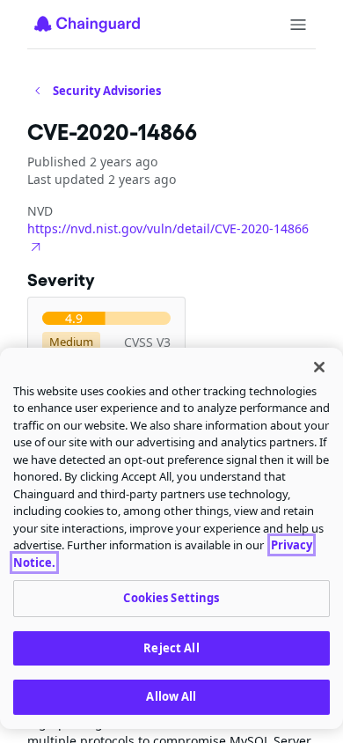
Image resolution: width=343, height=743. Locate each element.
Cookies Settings (171, 598)
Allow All (171, 696)
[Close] (319, 367)
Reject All (171, 648)
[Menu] (298, 24)
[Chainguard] (87, 24)
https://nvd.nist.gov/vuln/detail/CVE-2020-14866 (168, 228)
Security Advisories (107, 91)
